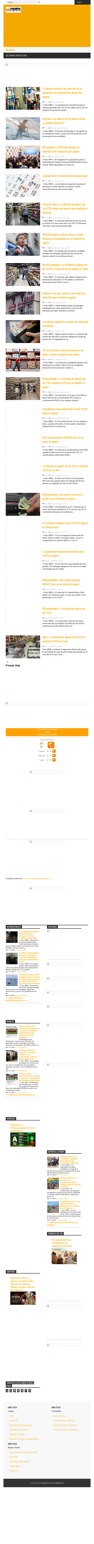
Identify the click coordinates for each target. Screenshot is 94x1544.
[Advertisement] (47, 31)
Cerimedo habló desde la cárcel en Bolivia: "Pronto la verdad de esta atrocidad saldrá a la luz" (29, 957)
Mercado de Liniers (17, 1434)
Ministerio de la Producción (21, 1425)
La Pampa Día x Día (46, 1483)
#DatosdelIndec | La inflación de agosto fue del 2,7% (63, 610)
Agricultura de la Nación (19, 1430)
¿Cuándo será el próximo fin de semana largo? (65, 176)
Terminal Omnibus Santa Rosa (65, 1430)
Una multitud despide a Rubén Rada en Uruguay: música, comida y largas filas (29, 935)
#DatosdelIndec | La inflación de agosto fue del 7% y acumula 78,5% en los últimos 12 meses (63, 383)
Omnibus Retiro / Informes (63, 1421)
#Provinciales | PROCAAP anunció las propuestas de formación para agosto (61, 149)
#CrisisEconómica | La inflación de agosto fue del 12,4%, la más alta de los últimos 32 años (65, 267)
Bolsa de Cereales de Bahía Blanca (24, 1439)
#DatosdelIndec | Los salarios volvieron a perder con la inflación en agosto (62, 496)
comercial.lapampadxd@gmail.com (37, 879)
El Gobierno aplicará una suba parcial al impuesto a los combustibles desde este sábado (62, 92)
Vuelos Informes (59, 1416)
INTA (12, 1416)
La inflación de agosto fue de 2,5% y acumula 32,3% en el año (65, 468)
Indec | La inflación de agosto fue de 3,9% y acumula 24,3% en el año (64, 639)
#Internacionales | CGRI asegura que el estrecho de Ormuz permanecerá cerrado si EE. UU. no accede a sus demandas (29, 979)
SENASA (13, 1421)
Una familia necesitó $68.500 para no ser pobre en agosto (63, 439)
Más (25, 950)
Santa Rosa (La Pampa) (47, 729)
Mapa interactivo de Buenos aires (23, 1452)
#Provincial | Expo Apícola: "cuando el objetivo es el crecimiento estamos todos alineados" (28, 1054)
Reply (46, 102)
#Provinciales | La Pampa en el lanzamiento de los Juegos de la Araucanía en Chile (70, 1182)
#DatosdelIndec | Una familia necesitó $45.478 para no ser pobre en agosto (61, 582)
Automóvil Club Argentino (20, 1462)
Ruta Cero (14, 1471)
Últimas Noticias (16, 55)
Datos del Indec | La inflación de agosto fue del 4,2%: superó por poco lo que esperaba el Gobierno (65, 208)
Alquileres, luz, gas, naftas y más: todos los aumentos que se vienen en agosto (63, 295)
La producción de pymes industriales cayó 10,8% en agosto (62, 553)
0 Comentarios (19, 950)
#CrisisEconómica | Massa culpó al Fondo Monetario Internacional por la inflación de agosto (63, 238)
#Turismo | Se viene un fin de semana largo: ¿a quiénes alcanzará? (63, 121)
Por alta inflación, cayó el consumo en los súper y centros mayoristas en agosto (62, 352)
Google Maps (15, 1466)
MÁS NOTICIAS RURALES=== (22, 1095)
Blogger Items (59, 1483)
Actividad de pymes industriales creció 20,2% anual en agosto (65, 411)
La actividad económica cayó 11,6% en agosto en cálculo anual (65, 525)
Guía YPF (14, 1457)
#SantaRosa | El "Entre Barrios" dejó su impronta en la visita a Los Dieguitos (70, 1205)
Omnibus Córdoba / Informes (64, 1425)
